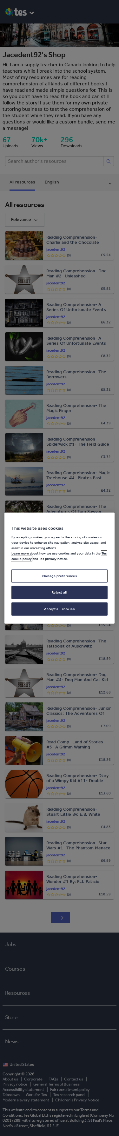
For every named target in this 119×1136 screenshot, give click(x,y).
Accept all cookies (59, 609)
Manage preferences (59, 576)
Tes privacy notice (53, 558)
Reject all (60, 592)
